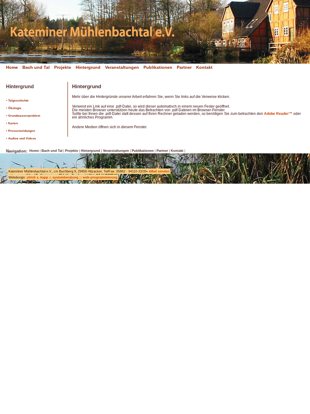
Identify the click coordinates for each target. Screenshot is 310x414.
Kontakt (204, 67)
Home (12, 67)
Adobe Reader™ (278, 113)
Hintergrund (88, 67)
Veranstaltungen (122, 67)
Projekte (62, 67)
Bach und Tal (36, 67)
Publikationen (157, 67)
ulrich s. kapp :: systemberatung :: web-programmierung (72, 177)
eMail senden (159, 171)
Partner (184, 67)
